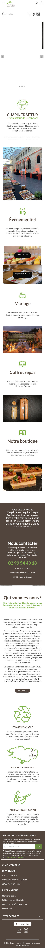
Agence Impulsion (22, 945)
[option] (22, 55)
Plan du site (7, 908)
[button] (22, 255)
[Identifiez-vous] (36, 4)
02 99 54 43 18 (22, 563)
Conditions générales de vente (14, 904)
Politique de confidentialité (13, 900)
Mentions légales (9, 896)
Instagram (38, 14)
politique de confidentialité (16, 857)
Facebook (33, 14)
